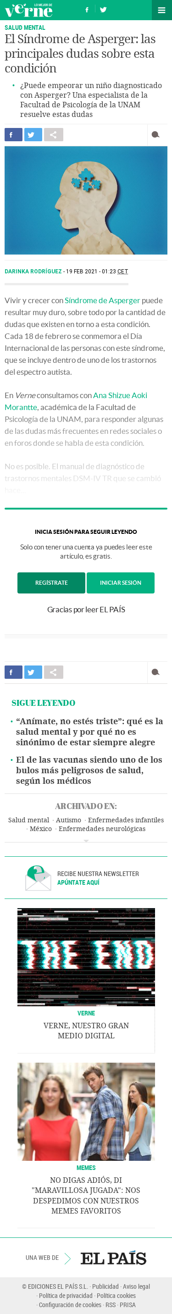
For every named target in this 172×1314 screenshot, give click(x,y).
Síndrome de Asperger (102, 300)
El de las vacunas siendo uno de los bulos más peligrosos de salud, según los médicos (89, 770)
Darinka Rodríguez (34, 271)
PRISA (128, 1304)
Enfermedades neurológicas (102, 829)
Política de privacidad (66, 1295)
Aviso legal (136, 1286)
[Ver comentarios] (157, 134)
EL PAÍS (113, 1257)
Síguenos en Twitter (103, 8)
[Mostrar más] (86, 841)
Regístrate (51, 583)
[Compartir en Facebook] (13, 134)
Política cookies (116, 1295)
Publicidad (105, 1286)
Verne (28, 10)
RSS (110, 1304)
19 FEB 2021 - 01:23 (97, 271)
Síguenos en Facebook (87, 8)
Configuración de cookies (70, 1304)
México (41, 829)
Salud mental (28, 820)
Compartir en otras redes (53, 134)
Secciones (162, 10)
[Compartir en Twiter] (33, 134)
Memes (86, 1167)
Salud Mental (25, 27)
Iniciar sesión (120, 583)
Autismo (68, 820)
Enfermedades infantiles (126, 820)
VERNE (86, 1013)
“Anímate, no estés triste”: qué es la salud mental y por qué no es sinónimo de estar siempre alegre (89, 732)
